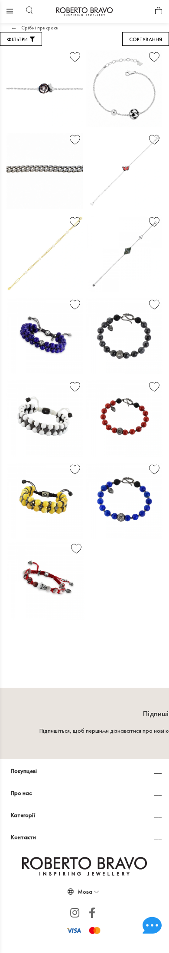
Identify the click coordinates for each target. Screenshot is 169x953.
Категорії (24, 815)
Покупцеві (24, 771)
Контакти (24, 837)
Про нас (22, 793)
